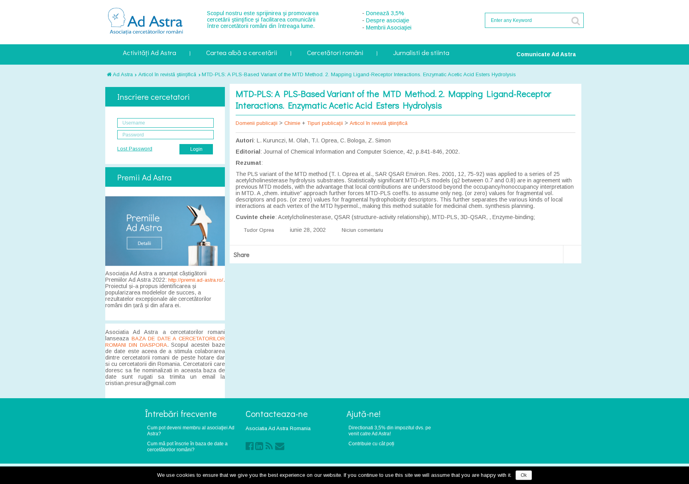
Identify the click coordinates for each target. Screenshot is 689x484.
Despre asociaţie (387, 20)
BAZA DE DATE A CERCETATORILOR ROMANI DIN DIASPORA (165, 342)
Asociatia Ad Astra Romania (278, 428)
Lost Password (134, 149)
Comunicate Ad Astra (546, 54)
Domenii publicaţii (257, 123)
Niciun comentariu (362, 230)
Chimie (292, 123)
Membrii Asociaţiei (388, 27)
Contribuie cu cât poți (371, 443)
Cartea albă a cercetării (241, 53)
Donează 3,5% (385, 13)
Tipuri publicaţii (325, 123)
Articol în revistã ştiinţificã (167, 74)
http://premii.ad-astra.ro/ (195, 280)
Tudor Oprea (259, 230)
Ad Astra (122, 74)
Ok (524, 475)
